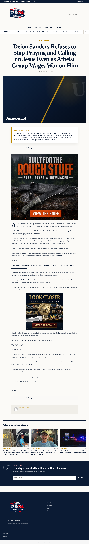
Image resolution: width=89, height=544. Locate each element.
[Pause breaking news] (84, 32)
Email (25, 148)
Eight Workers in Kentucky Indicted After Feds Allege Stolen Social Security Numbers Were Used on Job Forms (16, 452)
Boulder (59, 255)
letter (53, 243)
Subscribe (81, 477)
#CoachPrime (36, 378)
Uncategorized (44, 40)
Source (13, 390)
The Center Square (26, 280)
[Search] (84, 14)
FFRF (52, 238)
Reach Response (47, 542)
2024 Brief (80, 1)
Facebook (20, 148)
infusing (66, 231)
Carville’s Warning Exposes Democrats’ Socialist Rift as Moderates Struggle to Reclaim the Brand (43, 452)
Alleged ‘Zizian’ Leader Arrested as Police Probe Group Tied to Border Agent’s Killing (73, 451)
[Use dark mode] (85, 1)
